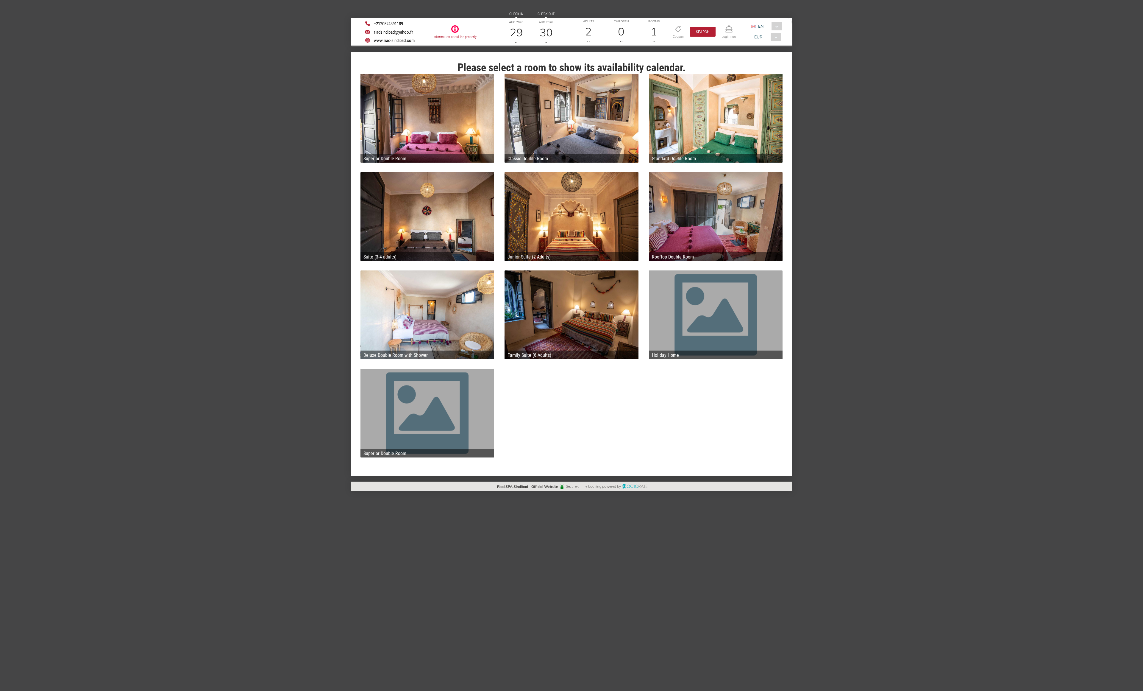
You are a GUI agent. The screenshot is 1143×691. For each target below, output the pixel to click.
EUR (758, 37)
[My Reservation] (729, 26)
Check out (546, 13)
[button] (703, 32)
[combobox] (768, 26)
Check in (516, 13)
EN (760, 26)
